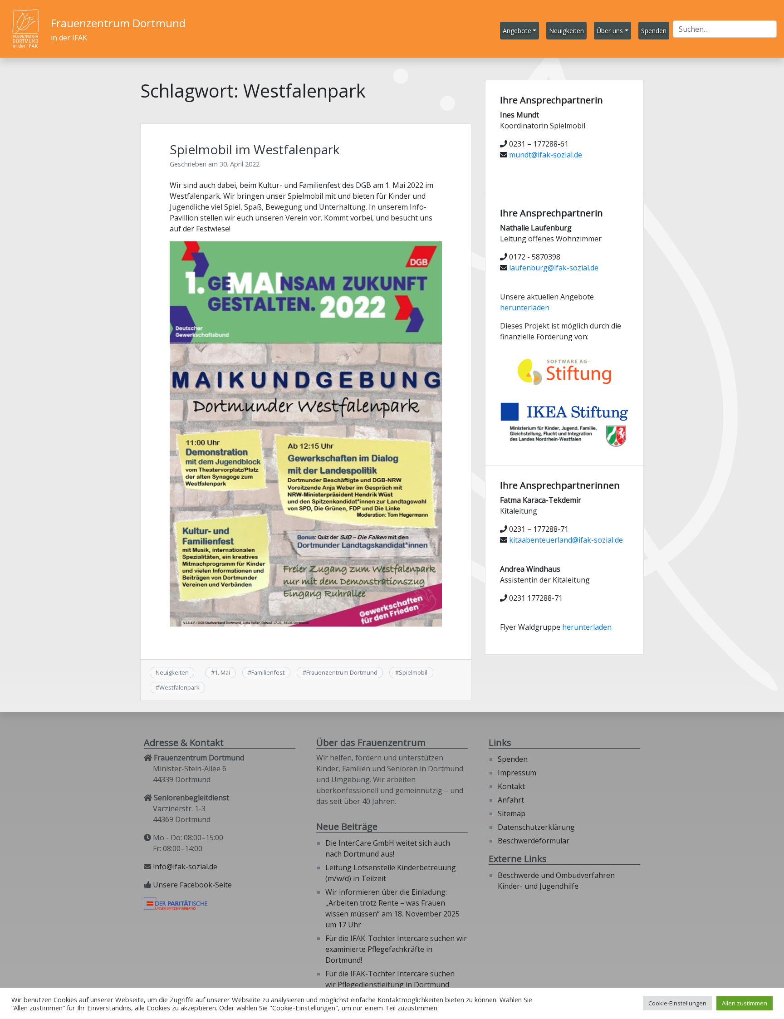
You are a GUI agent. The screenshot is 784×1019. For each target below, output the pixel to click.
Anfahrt (511, 800)
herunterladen (524, 308)
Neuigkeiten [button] (566, 30)
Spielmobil (413, 672)
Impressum (517, 773)
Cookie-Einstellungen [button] (677, 1003)
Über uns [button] (610, 30)
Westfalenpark (179, 687)
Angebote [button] (517, 30)
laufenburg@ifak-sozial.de (553, 268)
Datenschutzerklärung (536, 827)
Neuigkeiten (172, 672)
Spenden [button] (653, 30)
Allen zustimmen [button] (744, 1003)
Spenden (513, 759)
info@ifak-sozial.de (185, 867)
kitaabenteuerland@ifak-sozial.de (566, 540)
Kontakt (511, 786)
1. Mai (222, 672)
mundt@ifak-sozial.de (545, 155)
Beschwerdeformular (533, 841)
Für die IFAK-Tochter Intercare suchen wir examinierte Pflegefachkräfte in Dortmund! (396, 949)
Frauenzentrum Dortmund (118, 22)
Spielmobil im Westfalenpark (254, 149)
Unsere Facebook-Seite (192, 885)
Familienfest (267, 672)
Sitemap (511, 813)
